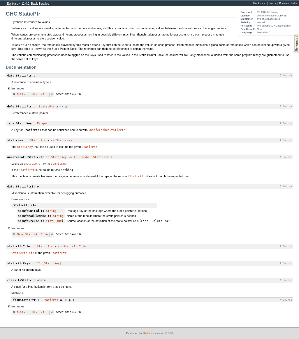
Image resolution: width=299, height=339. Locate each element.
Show (19, 234)
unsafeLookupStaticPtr (106, 130)
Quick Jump (259, 3)
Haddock (148, 333)
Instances (17, 88)
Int (50, 221)
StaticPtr (40, 94)
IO (75, 157)
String (51, 210)
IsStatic (23, 94)
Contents (284, 3)
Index (294, 3)
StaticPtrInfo (36, 234)
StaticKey (64, 140)
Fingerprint (46, 123)
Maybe (85, 157)
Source (272, 3)
